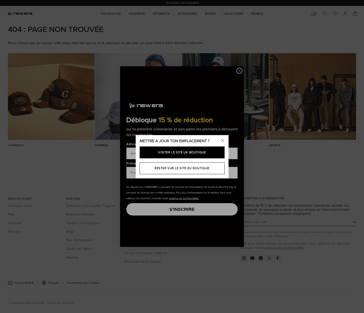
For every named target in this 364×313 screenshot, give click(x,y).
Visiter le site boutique (182, 152)
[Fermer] (223, 141)
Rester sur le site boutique (182, 168)
